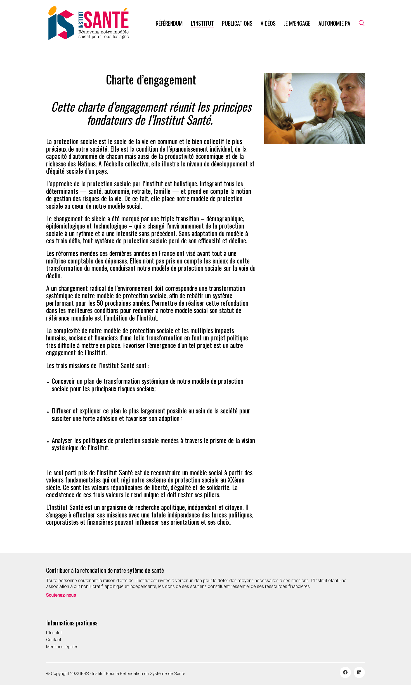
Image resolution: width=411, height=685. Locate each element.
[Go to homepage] (88, 23)
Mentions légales (62, 646)
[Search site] (362, 24)
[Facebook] (345, 672)
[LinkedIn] (359, 672)
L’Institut (54, 632)
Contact (53, 639)
